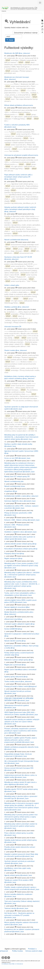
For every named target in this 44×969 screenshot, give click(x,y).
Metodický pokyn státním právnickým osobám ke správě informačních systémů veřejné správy (20, 825)
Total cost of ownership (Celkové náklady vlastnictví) (22, 901)
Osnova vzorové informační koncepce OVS (18, 768)
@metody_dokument (11, 259)
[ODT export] (42, 29)
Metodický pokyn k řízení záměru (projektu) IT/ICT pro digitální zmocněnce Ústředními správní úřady (21, 564)
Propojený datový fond (12, 553)
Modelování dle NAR (11, 53)
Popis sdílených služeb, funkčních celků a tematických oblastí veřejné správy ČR (18, 176)
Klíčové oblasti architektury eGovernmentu (18, 105)
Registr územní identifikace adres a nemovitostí (20, 669)
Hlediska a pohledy (10, 307)
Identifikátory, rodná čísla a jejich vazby (17, 868)
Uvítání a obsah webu (11, 285)
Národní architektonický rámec (14, 486)
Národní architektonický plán (14, 481)
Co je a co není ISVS (11, 458)
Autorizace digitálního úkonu (13, 501)
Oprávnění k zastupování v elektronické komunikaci (21, 634)
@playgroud (32, 686)
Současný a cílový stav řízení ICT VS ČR (18, 257)
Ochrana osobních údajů (34, 951)
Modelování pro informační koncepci (16, 77)
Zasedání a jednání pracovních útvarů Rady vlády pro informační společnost (21, 855)
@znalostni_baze (10, 127)
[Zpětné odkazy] (42, 26)
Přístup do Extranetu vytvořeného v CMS (18, 513)
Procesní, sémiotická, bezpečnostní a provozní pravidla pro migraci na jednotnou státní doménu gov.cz (20, 730)
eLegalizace (8, 491)
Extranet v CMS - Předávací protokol (16, 525)
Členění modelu (9, 350)
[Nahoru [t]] (42, 32)
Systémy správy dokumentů (13, 676)
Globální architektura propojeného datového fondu (21, 747)
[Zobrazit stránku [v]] (42, 20)
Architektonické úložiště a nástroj (15, 496)
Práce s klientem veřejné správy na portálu (18, 833)
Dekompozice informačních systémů (16, 705)
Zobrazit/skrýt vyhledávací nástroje (25, 33)
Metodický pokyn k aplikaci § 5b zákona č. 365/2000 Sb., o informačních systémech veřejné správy (22, 573)
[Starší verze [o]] (42, 23)
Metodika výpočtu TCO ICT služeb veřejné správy (21, 789)
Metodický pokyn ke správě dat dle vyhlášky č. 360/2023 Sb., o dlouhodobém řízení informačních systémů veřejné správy (21, 437)
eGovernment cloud (11, 619)
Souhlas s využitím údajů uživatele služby (18, 444)
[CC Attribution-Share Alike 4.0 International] (6, 957)
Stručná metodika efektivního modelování (18, 894)
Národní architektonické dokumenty (16, 239)
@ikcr (28, 607)
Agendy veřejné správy (12, 875)
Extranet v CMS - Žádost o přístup (15, 520)
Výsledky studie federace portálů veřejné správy (20, 840)
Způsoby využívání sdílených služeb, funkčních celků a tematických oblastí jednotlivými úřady (20, 208)
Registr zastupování (11, 558)
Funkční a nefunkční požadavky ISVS (16, 125)
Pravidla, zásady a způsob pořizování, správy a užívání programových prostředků (20, 888)
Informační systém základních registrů (17, 624)
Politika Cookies (17, 951)
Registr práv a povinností (12, 665)
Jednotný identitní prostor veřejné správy (18, 544)
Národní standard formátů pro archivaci (17, 691)
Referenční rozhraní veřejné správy (16, 660)
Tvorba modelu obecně (12, 681)
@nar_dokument (24, 53)
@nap (6, 453)
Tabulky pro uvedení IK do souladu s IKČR (18, 880)
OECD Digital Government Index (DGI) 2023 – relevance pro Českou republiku (20, 713)
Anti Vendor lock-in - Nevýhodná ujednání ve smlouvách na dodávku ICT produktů (19, 914)
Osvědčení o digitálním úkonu (14, 532)
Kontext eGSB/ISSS (11, 629)
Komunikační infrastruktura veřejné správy (18, 549)
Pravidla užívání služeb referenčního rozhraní (19, 847)
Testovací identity (10, 908)
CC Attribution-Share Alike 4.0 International (12, 964)
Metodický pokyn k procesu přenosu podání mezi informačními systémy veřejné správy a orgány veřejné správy (20, 816)
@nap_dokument (10, 179)
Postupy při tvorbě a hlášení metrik (16, 686)
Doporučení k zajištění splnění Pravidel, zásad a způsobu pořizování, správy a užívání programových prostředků (20, 740)
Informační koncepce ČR (12, 326)
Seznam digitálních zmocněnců (14, 607)
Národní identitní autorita (12, 641)
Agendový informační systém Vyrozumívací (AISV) (21, 451)
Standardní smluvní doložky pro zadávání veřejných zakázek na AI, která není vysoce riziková (21, 720)
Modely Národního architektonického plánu (18, 612)
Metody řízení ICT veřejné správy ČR (16, 476)
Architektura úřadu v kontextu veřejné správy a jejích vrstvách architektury (20, 377)
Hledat (11, 40)
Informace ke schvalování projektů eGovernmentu (21, 155)
